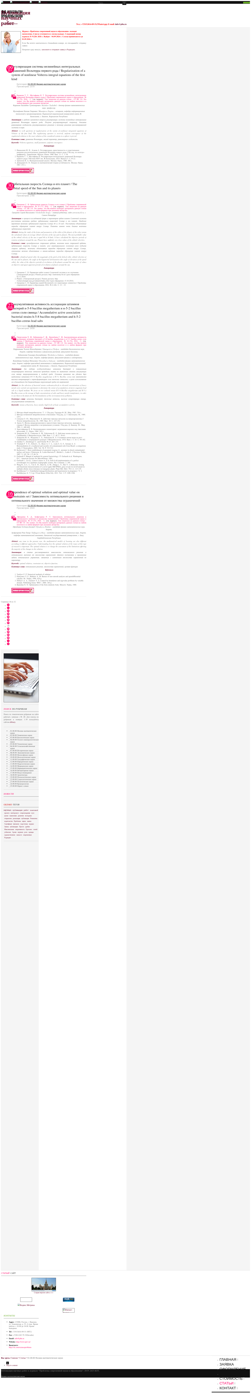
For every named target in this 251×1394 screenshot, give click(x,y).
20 (8, 632)
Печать (18, 91)
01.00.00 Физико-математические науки (47, 84)
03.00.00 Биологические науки (22, 737)
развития (21, 816)
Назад (8, 608)
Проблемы (17, 821)
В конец (8, 644)
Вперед (8, 641)
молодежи (28, 816)
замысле (19, 835)
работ (26, 810)
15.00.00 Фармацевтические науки (23, 768)
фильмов (16, 824)
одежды (31, 832)
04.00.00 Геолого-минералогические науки (24, 740)
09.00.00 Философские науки (21, 755)
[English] (34, 2)
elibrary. (13, 722)
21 (8, 635)
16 (8, 620)
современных (27, 835)
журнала (20, 832)
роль (25, 832)
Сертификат (8, 824)
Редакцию (7, 837)
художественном (9, 835)
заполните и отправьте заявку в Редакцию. (58, 49)
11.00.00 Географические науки (22, 759)
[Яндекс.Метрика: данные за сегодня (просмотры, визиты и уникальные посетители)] (26, 1305)
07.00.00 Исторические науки (21, 750)
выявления (13, 816)
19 (8, 629)
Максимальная (9, 829)
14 (8, 614)
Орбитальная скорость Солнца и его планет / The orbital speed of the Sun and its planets (44, 186)
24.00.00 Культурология (19, 783)
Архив (14, 832)
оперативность (20, 829)
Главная (14, 1357)
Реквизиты (33, 818)
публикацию (14, 827)
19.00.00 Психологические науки (23, 777)
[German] (43, 2)
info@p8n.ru (121, 24)
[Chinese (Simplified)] (19, 2)
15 (8, 617)
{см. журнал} (37, 99)
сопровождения (25, 813)
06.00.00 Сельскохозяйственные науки (22, 747)
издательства (8, 821)
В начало (8, 605)
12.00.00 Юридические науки (21, 761)
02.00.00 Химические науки (21, 735)
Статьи (22, 1357)
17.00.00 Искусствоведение (21, 772)
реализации (16, 818)
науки (24, 821)
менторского (15, 813)
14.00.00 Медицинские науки (21, 766)
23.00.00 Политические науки (22, 781)
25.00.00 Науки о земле (19, 786)
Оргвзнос (29, 829)
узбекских (7, 832)
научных (7, 810)
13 (8, 611)
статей (35, 829)
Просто (21, 827)
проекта (6, 813)
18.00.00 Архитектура (18, 775)
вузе (32, 813)
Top (7, 1363)
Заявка (6, 827)
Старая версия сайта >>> (43, 1292)
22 (8, 638)
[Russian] (5, 2)
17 (8, 623)
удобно (27, 827)
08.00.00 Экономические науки (22, 752)
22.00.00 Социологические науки (23, 779)
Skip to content (12, 23)
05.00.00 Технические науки (21, 744)
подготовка (24, 824)
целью (6, 816)
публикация (17, 810)
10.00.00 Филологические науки (23, 757)
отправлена (8, 818)
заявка (29, 821)
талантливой (34, 810)
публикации (25, 818)
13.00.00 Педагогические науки (22, 764)
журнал (31, 824)
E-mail (18, 93)
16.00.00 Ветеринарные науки (22, 770)
